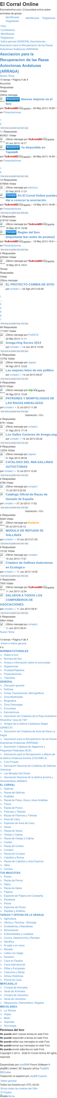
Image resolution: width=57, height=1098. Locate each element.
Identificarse (32, 18)
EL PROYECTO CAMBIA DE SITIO (30, 284)
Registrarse (48, 18)
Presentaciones (12, 112)
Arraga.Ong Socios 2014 (23, 342)
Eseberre (33, 522)
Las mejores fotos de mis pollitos (30, 370)
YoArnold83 (11, 108)
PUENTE (33, 335)
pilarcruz (33, 187)
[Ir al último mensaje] (55, 139)
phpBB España (38, 1076)
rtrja (30, 390)
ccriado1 (15, 289)
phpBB (23, 1064)
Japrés (32, 362)
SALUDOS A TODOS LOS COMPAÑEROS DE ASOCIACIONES (21, 600)
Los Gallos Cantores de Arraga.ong (31, 434)
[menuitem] (3, 26)
